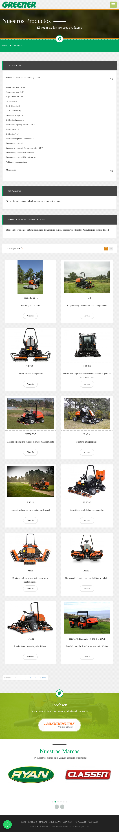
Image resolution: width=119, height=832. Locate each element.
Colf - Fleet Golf (13, 106)
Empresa (32, 822)
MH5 (30, 570)
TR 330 (30, 366)
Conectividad (12, 101)
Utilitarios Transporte (15, 120)
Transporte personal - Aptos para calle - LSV (24, 148)
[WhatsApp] (7, 824)
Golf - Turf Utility (13, 110)
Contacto (93, 822)
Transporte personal (14, 143)
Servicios (68, 822)
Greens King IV (30, 298)
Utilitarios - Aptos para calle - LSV (20, 124)
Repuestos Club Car (14, 96)
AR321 (30, 502)
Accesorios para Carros (15, 87)
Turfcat (87, 434)
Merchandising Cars (14, 115)
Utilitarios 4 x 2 (12, 129)
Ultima (43, 678)
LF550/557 (30, 434)
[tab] (59, 78)
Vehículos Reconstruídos (16, 162)
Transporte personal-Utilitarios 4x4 (20, 157)
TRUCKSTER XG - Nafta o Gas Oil (87, 638)
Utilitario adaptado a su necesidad (20, 138)
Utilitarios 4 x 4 (12, 134)
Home (4, 45)
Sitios (86, 826)
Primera (7, 678)
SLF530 (87, 502)
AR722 (30, 638)
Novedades (80, 822)
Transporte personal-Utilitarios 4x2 (20, 152)
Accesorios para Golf (14, 92)
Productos (55, 822)
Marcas (43, 822)
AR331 (87, 570)
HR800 (87, 366)
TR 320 (87, 298)
